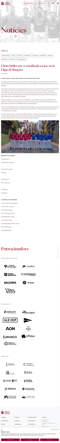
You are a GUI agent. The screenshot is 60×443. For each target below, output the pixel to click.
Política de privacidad (55, 429)
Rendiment (27, 55)
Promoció (35, 55)
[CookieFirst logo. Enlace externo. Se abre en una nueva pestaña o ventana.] (1, 430)
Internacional (5, 55)
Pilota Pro (43, 55)
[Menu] (58, 3)
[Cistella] (53, 3)
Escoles (19, 55)
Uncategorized (21, 59)
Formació (4, 59)
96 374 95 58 (44, 421)
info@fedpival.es (45, 419)
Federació (12, 59)
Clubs (13, 55)
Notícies (50, 55)
